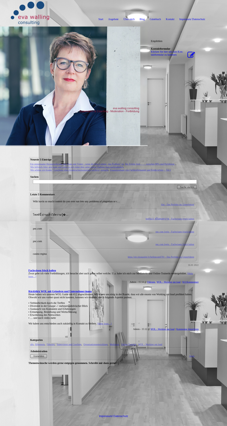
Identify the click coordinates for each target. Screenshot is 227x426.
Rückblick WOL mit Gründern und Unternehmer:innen (60, 291)
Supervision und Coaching (69, 344)
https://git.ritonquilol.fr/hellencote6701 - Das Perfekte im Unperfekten (161, 257)
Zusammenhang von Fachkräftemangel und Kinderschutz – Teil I (140, 170)
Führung (151, 282)
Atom (191, 356)
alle (32, 344)
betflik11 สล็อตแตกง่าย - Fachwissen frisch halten (170, 218)
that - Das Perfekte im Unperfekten (177, 204)
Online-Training (128, 344)
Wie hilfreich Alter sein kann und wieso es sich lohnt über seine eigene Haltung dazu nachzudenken (76, 167)
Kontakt (170, 19)
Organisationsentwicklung (95, 344)
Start (100, 19)
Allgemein (40, 344)
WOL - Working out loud (168, 282)
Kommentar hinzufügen (187, 329)
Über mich (129, 19)
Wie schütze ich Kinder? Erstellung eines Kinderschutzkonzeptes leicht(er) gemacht (69, 170)
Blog (142, 19)
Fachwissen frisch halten (42, 270)
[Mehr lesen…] (104, 323)
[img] (38, 13)
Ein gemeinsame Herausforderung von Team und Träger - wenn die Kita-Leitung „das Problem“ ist (77, 164)
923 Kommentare (190, 282)
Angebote (113, 19)
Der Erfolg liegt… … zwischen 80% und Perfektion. (150, 164)
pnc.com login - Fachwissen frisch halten (175, 231)
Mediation (114, 344)
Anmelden (38, 356)
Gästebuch (155, 19)
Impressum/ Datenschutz (192, 19)
